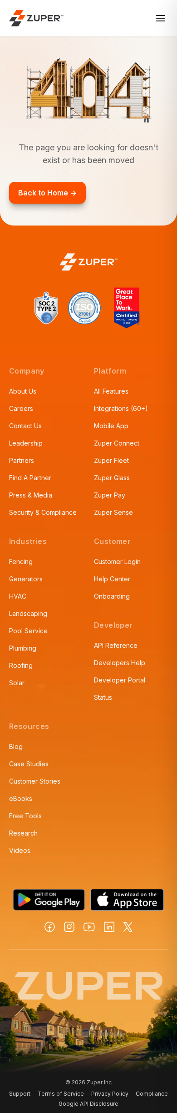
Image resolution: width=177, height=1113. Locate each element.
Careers (21, 408)
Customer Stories (34, 781)
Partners (21, 460)
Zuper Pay (109, 495)
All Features (111, 391)
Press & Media (30, 495)
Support (19, 1093)
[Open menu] (160, 18)
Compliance (152, 1093)
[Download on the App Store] (127, 900)
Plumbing (22, 648)
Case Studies (29, 764)
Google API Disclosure (88, 1103)
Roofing (21, 665)
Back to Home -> (47, 192)
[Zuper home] (36, 18)
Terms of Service (61, 1093)
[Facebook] (49, 927)
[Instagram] (69, 927)
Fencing (21, 561)
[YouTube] (89, 927)
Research (23, 833)
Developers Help (119, 663)
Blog (16, 746)
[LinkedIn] (109, 927)
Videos (19, 850)
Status (103, 697)
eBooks (20, 798)
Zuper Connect (116, 443)
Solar (17, 683)
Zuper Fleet (111, 460)
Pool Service (28, 631)
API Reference (116, 645)
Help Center (112, 579)
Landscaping (28, 613)
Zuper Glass (112, 478)
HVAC (17, 596)
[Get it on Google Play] (49, 900)
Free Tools (25, 816)
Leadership (26, 443)
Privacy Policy (109, 1093)
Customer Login (117, 561)
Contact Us (25, 426)
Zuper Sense (113, 512)
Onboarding (112, 596)
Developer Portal (119, 680)
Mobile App (111, 426)
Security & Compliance (43, 512)
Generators (26, 579)
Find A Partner (30, 478)
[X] (128, 927)
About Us (22, 391)
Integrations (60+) (121, 408)
